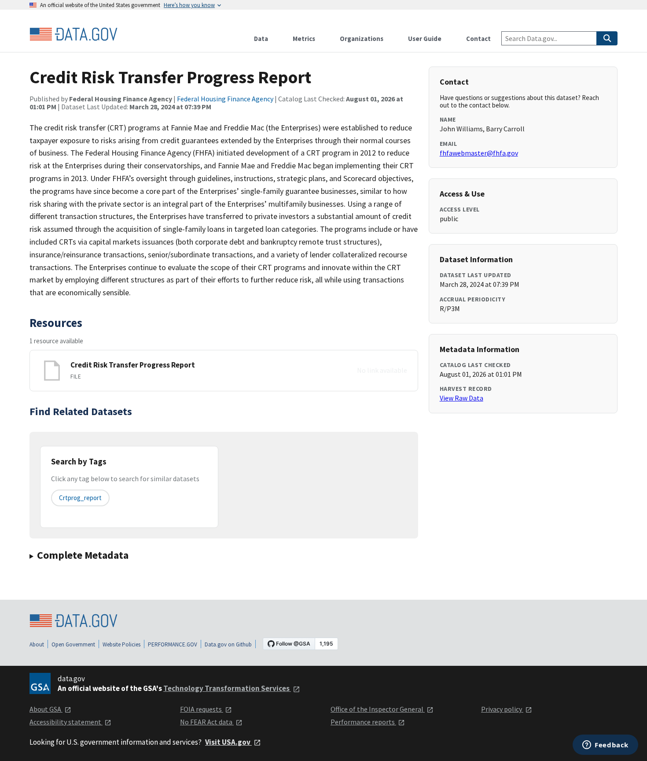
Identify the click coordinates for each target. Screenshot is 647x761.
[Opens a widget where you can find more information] (605, 746)
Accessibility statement (66, 721)
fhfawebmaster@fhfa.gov (479, 152)
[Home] (73, 34)
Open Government (73, 644)
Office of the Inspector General (378, 709)
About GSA (45, 709)
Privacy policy (502, 709)
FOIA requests (201, 709)
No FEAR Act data (207, 721)
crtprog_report (80, 498)
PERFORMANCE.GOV (172, 644)
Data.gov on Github (228, 644)
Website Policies (121, 644)
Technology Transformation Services (227, 688)
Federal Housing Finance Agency (225, 98)
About (36, 644)
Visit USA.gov (228, 742)
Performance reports (363, 721)
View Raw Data (461, 397)
